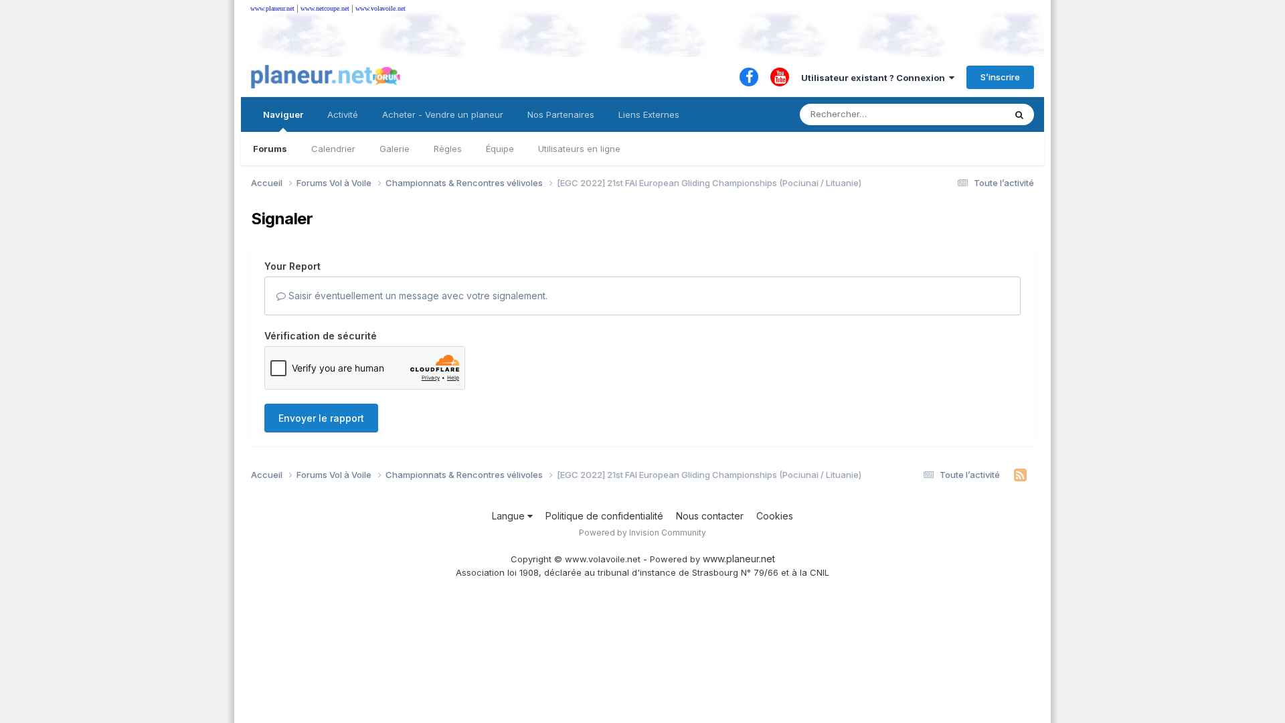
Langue (509, 515)
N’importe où (961, 114)
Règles (448, 148)
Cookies (774, 515)
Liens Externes (648, 114)
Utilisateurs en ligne (579, 148)
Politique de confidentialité (604, 515)
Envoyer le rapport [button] (321, 418)
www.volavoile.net (380, 8)
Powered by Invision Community (642, 533)
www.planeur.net (272, 8)
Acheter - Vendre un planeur (442, 114)
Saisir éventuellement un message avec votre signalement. (416, 295)
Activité (342, 114)
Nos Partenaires (560, 114)
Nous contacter (710, 515)
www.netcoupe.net (325, 8)
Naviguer (283, 114)
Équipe (500, 148)
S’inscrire (1000, 77)
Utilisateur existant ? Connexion (875, 77)
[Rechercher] (1019, 114)
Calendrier (333, 148)
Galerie (394, 148)
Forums (270, 148)
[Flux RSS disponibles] (1020, 475)
